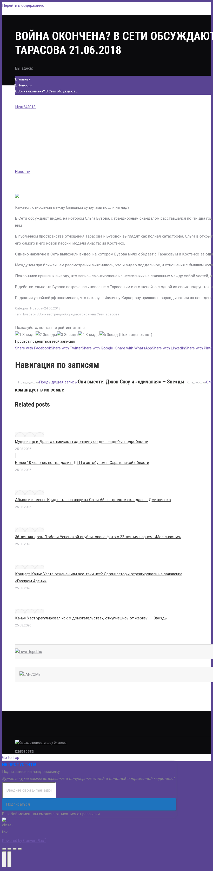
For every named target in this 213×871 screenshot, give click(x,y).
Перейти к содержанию (23, 5)
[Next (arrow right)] (9, 859)
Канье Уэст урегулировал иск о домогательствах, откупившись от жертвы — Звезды (91, 618)
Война (43, 314)
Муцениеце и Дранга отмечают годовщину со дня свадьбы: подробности (81, 441)
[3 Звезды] (67, 334)
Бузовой (30, 314)
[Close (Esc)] (4, 849)
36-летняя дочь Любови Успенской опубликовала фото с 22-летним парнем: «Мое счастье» (98, 537)
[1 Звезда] (25, 334)
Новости (25, 85)
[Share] (9, 849)
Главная (24, 79)
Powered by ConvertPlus (24, 840)
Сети (100, 314)
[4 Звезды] (88, 334)
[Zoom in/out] (20, 849)
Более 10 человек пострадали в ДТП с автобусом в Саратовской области (82, 462)
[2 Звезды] (46, 334)
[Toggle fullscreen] (14, 849)
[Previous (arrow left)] (4, 859)
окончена (89, 314)
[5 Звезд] (108, 334)
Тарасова (111, 314)
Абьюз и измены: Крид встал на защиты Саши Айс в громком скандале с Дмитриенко (93, 499)
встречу (54, 314)
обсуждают (72, 314)
